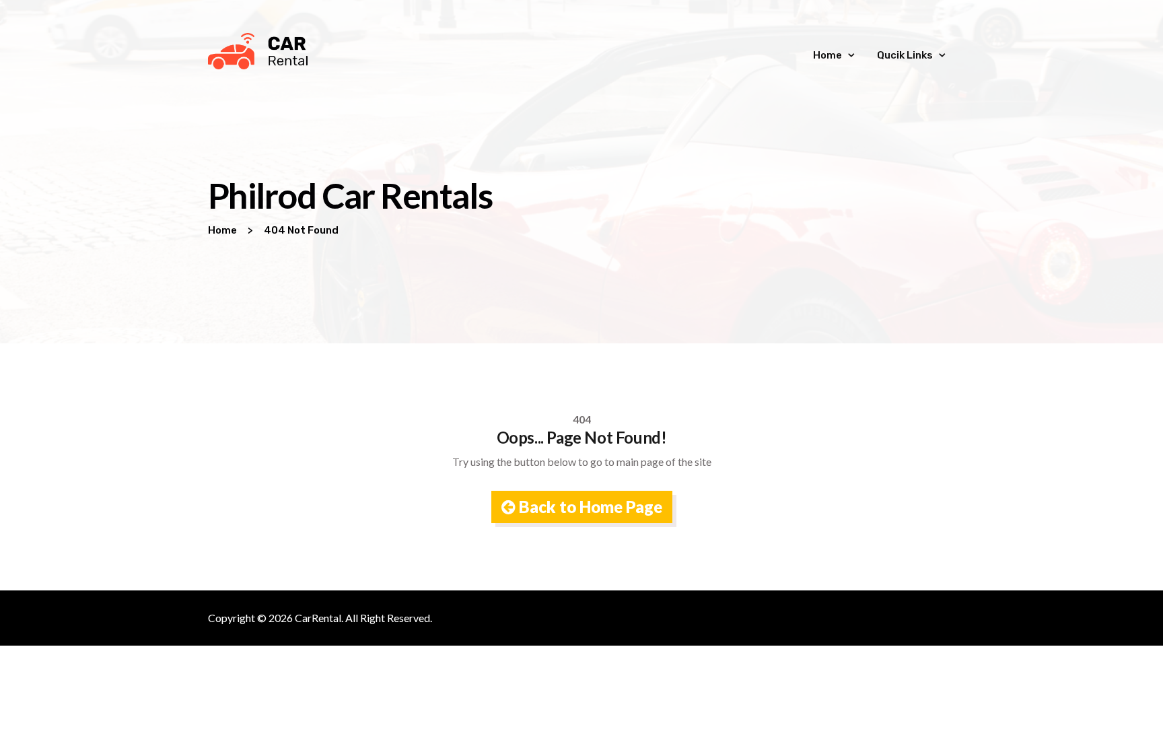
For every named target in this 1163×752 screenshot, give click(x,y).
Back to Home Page (589, 506)
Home (827, 55)
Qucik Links (905, 55)
